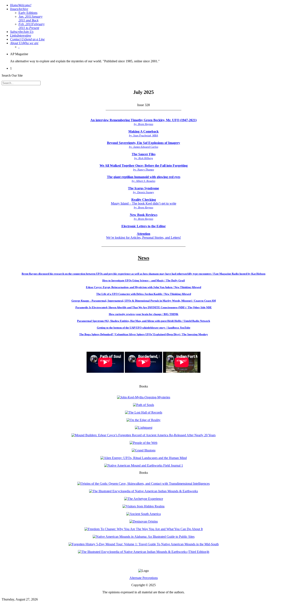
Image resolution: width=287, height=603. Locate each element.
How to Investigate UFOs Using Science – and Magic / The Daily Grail (143, 280)
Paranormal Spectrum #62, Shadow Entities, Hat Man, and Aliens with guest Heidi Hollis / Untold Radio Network (143, 320)
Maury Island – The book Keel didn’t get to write (143, 203)
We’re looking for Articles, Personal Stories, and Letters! (143, 235)
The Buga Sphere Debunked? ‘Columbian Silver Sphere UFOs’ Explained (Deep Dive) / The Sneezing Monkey (143, 334)
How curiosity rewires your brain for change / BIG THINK (143, 314)
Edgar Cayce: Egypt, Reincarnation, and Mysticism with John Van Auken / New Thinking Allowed (143, 287)
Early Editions (27, 13)
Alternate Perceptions (143, 578)
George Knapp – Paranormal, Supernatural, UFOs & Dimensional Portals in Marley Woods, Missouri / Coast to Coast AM (143, 300)
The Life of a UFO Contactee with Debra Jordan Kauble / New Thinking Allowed (143, 294)
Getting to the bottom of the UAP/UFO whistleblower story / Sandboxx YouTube (143, 327)
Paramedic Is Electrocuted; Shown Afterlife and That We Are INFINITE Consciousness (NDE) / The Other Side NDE (143, 307)
